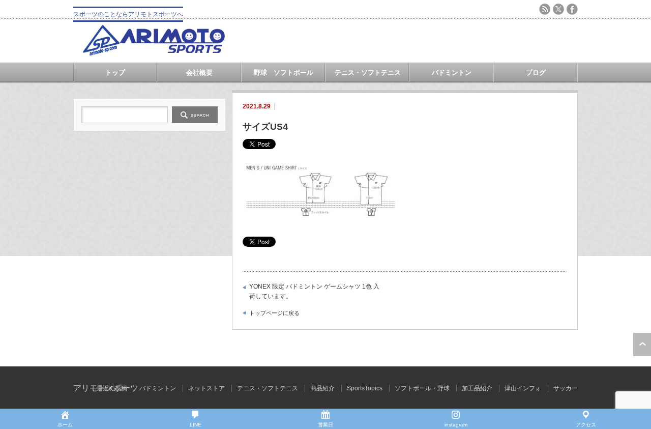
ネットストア (206, 388)
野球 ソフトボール (283, 72)
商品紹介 (322, 388)
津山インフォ (523, 388)
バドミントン (451, 72)
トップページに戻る (274, 313)
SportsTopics (364, 388)
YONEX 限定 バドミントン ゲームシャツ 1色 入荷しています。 (314, 291)
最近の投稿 (112, 388)
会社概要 (199, 72)
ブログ (536, 72)
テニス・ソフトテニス (368, 72)
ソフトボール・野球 (422, 388)
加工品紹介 (477, 388)
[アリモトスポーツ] (153, 53)
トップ (115, 72)
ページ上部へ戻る (642, 344)
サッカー (565, 388)
